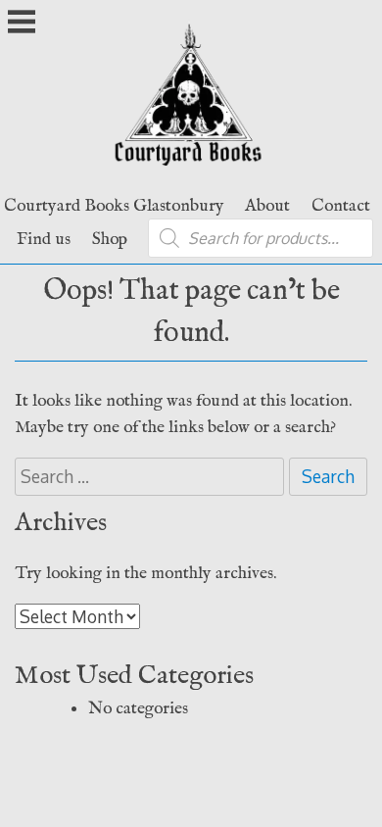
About (267, 206)
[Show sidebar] (21, 23)
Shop (109, 239)
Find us (44, 239)
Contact (340, 206)
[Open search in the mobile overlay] (260, 238)
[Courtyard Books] (191, 171)
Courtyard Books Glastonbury (114, 206)
